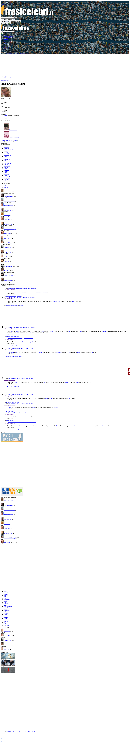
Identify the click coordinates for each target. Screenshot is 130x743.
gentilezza (32, 342)
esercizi (52, 426)
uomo (77, 382)
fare (103, 426)
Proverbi (6, 43)
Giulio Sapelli (7, 219)
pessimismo (11, 352)
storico (5, 115)
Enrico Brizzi (7, 238)
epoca (13, 429)
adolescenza (9, 305)
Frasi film (6, 39)
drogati (56, 407)
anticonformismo (10, 402)
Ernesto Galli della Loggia (10, 229)
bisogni (8, 296)
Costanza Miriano (8, 243)
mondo (24, 292)
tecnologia (16, 386)
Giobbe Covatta (7, 247)
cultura (14, 426)
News (14, 731)
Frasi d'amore (7, 37)
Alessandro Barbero (8, 196)
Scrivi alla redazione (20, 731)
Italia (17, 352)
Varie (5, 46)
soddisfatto (57, 301)
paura (104, 331)
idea (11, 331)
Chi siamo (10, 731)
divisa (51, 398)
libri (92, 352)
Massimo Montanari (8, 205)
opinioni (12, 345)
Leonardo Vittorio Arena (9, 201)
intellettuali (8, 356)
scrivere (12, 420)
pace (60, 352)
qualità (7, 420)
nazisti (46, 398)
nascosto (67, 382)
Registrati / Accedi (5, 4)
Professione (6, 186)
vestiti (70, 398)
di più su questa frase (9, 289)
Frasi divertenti (7, 41)
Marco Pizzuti (7, 270)
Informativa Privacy (33, 731)
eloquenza (8, 429)
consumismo (13, 296)
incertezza (19, 296)
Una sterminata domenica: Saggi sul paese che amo (20, 338)
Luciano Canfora (8, 224)
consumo (45, 292)
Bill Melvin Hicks (8, 266)
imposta (18, 331)
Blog (5, 49)
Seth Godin (6, 256)
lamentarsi (14, 356)
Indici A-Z (6, 47)
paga (43, 331)
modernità (19, 356)
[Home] (53, 16)
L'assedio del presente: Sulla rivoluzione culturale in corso (22, 288)
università (82, 426)
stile (56, 426)
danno (57, 352)
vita (66, 301)
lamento (40, 352)
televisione (21, 305)
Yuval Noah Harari (8, 191)
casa (73, 301)
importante (24, 342)
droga (10, 407)
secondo (79, 352)
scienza (16, 382)
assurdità (8, 411)
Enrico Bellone (7, 233)
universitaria (19, 426)
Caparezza (6, 261)
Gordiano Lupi (7, 252)
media (51, 331)
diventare (29, 332)
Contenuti (6, 187)
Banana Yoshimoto (8, 275)
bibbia (7, 386)
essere (53, 301)
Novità (26, 731)
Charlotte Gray (7, 210)
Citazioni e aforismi (8, 36)
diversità (8, 336)
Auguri (6, 44)
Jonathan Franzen (8, 280)
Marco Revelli (7, 215)
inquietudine (15, 305)
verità (16, 345)
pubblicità (16, 336)
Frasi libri (6, 40)
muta (44, 382)
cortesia (8, 345)
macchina (38, 292)
